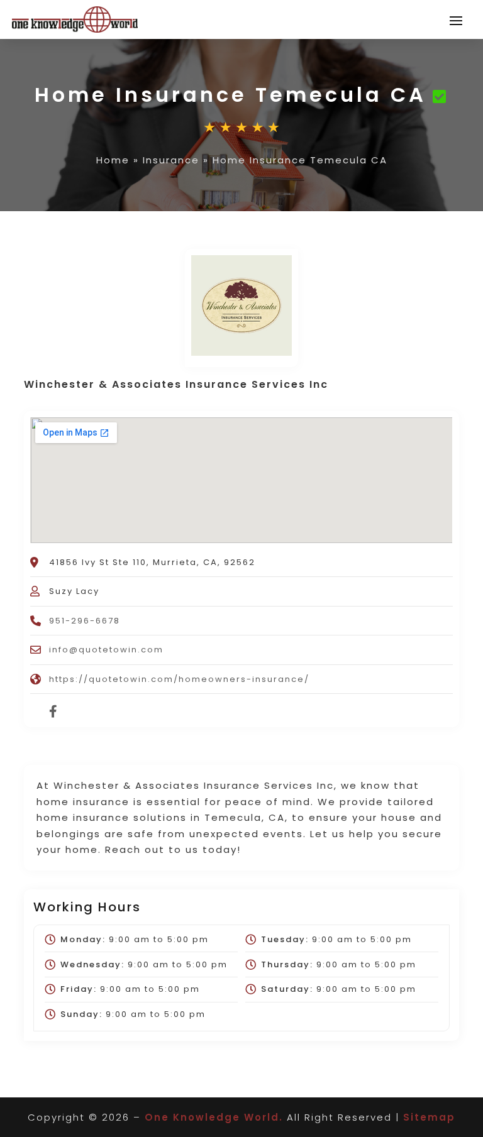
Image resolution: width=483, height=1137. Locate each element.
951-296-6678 (84, 621)
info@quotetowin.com (106, 650)
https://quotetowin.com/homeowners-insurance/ (179, 679)
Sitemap (429, 1117)
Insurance (171, 160)
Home (113, 160)
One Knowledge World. (214, 1117)
